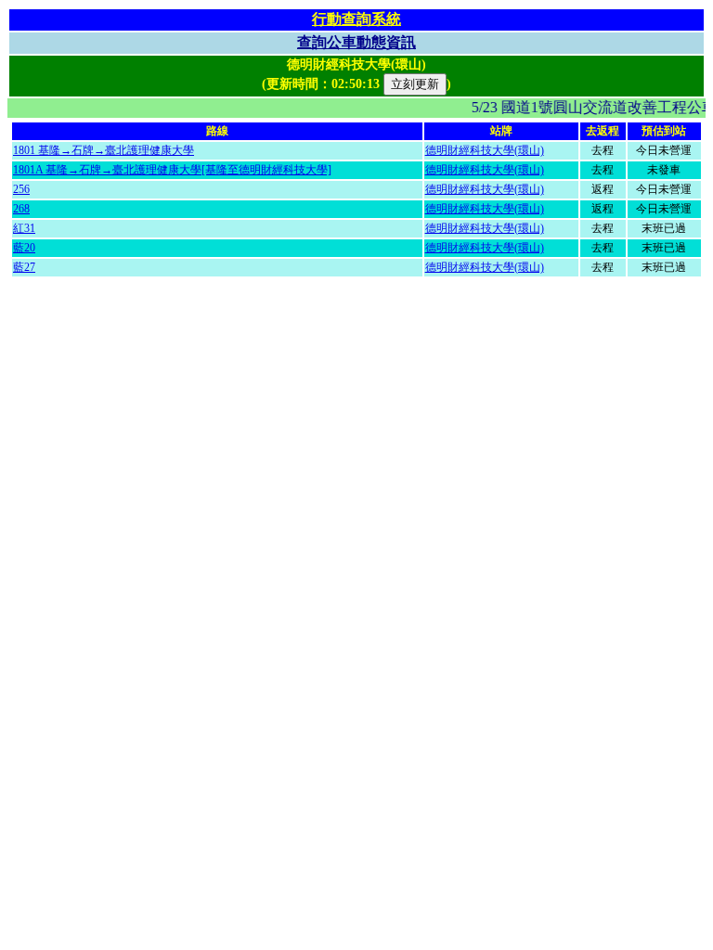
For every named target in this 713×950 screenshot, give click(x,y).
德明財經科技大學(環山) (484, 150)
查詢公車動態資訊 (356, 42)
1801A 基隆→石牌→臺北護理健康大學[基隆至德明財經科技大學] (172, 169)
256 (21, 189)
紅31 (24, 228)
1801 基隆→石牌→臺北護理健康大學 (103, 150)
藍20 (24, 247)
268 (21, 208)
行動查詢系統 (356, 19)
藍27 (24, 267)
